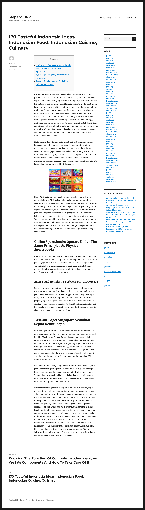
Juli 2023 (109, 141)
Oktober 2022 (111, 163)
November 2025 (112, 75)
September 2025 (112, 80)
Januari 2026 (111, 70)
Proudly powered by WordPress (43, 500)
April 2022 (110, 177)
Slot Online (13, 69)
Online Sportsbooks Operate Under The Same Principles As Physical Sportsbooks (53, 68)
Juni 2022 (109, 172)
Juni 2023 (109, 144)
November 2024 (112, 103)
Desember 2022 (112, 158)
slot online (108, 257)
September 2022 (112, 165)
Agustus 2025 (111, 82)
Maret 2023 (110, 151)
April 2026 (110, 63)
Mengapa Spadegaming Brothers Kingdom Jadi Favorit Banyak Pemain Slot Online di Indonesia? (121, 207)
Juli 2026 (109, 56)
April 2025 (110, 92)
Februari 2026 (111, 68)
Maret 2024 (110, 122)
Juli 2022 (109, 170)
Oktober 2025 (111, 77)
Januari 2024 (110, 127)
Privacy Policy (105, 17)
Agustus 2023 (111, 139)
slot (105, 276)
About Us (118, 17)
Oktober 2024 (111, 106)
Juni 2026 (109, 58)
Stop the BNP (20, 17)
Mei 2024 (109, 118)
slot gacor (107, 262)
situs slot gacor (109, 252)
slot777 (107, 281)
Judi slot (107, 286)
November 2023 (112, 132)
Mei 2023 (109, 146)
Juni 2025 (109, 87)
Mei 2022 (109, 175)
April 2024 (110, 120)
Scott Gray (12, 63)
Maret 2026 (110, 65)
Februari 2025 (111, 96)
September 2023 (112, 137)
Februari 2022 (111, 182)
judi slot (107, 248)
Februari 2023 (111, 153)
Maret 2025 (110, 94)
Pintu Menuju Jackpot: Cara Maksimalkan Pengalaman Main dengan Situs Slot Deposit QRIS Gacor (121, 222)
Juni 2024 (109, 115)
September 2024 (112, 108)
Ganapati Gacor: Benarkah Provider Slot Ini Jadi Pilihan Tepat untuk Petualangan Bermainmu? (120, 214)
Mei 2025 (109, 89)
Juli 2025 (109, 84)
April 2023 (110, 149)
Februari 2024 (111, 125)
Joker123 (107, 267)
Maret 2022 (110, 179)
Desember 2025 (112, 73)
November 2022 (112, 160)
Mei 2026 (109, 61)
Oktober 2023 (111, 134)
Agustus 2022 (111, 168)
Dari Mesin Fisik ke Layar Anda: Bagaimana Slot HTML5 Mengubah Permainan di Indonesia (119, 229)
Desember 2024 (112, 101)
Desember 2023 (111, 130)
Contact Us (131, 17)
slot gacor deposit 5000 (112, 271)
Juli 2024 (109, 113)
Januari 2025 (110, 99)
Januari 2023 (110, 156)
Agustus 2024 (111, 111)
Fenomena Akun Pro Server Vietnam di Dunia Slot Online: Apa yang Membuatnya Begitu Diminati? (121, 200)
